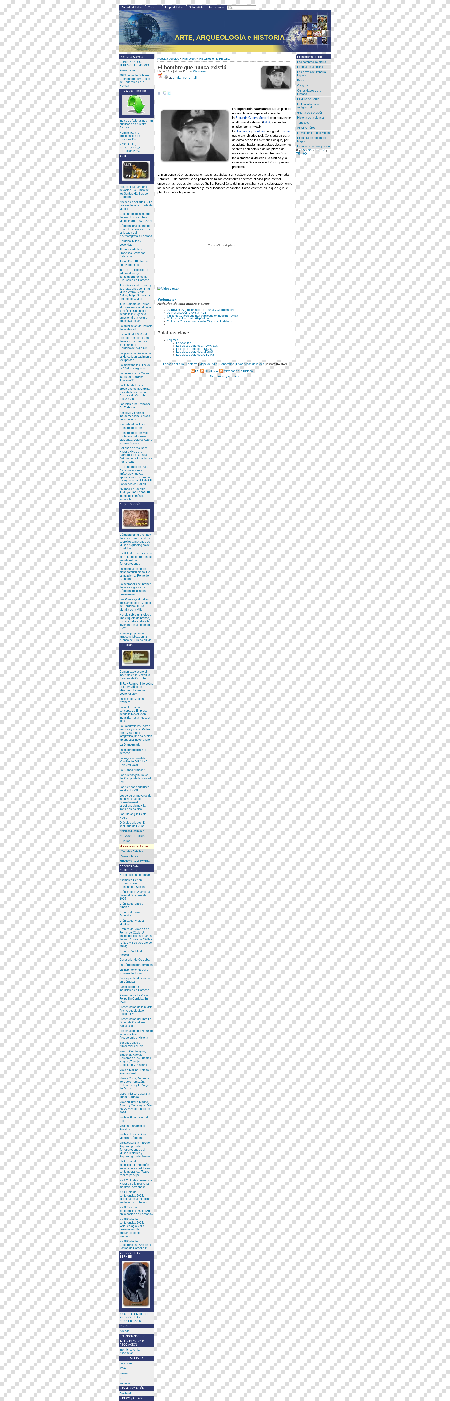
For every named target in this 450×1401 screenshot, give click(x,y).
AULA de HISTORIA (132, 836)
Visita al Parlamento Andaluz (132, 1127)
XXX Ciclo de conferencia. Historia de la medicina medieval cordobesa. (136, 1184)
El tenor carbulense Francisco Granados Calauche (132, 253)
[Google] (164, 94)
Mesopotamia (129, 856)
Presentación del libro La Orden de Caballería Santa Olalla (135, 1022)
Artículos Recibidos (132, 831)
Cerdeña (259, 131)
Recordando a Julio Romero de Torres (132, 426)
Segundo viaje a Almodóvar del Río (131, 1044)
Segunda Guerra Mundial (252, 117)
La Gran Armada (130, 744)
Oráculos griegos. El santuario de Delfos (132, 824)
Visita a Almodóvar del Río (134, 1119)
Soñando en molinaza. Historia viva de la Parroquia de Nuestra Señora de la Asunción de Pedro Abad (136, 454)
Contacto (153, 7)
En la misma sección (310, 56)
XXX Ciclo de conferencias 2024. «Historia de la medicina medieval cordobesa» (135, 1197)
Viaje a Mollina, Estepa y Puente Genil (135, 1071)
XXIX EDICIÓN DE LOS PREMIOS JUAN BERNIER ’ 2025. (134, 1317)
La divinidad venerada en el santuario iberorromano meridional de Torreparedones (136, 559)
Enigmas (172, 340)
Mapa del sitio (174, 7)
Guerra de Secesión (310, 112)
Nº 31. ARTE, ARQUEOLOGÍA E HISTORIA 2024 (131, 148)
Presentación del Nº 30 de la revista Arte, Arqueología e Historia (136, 1034)
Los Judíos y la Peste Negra (133, 815)
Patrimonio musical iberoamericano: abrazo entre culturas (135, 416)
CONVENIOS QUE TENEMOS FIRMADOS (134, 63)
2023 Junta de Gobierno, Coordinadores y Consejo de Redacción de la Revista (136, 80)
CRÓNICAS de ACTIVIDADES (129, 868)
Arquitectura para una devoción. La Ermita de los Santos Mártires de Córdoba (134, 192)
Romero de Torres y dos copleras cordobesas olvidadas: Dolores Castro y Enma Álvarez (136, 438)
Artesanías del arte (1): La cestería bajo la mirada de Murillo (136, 205)
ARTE (123, 156)
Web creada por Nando (225, 376)
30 (310, 150)
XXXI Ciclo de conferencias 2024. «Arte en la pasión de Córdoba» (136, 1211)
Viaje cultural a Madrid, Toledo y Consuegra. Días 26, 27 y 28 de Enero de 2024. (136, 1107)
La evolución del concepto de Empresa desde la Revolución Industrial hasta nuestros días (135, 714)
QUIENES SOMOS (131, 56)
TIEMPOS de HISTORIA (135, 861)
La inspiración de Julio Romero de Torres (134, 971)
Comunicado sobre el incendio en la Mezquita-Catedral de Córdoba (135, 675)
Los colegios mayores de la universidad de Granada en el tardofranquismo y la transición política (135, 802)
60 (323, 150)
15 (303, 150)
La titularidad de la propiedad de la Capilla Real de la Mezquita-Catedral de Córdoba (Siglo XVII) (135, 392)
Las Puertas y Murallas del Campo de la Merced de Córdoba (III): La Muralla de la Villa (135, 604)
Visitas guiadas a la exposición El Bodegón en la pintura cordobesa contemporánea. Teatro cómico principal (135, 1168)
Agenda (125, 1331)
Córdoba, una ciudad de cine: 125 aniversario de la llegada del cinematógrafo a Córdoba (136, 231)
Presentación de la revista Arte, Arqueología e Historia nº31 (136, 1010)
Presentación (128, 70)
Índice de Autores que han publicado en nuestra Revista (202, 315)
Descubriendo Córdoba (135, 959)
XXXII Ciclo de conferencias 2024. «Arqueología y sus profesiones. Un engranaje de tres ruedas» (132, 1228)
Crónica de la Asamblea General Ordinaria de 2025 (135, 895)
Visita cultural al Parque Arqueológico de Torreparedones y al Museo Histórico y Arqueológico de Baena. (135, 1149)
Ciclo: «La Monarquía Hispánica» (188, 318)
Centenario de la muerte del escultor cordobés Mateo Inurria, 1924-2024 (136, 217)
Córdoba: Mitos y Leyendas (130, 242)
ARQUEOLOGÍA (130, 504)
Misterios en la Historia (214, 58)
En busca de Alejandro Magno (311, 139)
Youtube (125, 1383)
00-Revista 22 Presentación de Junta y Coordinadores (201, 310)
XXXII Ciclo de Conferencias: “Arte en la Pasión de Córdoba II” (135, 1245)
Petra (300, 80)
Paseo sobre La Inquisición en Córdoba (134, 988)
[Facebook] (160, 94)
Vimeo (124, 1373)
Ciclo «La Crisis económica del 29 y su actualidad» (199, 321)
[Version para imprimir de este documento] (166, 77)
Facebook (126, 1363)
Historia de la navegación (313, 146)
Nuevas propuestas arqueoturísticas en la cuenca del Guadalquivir (135, 637)
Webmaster (199, 71)
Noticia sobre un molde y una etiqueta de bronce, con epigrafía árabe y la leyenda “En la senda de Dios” (135, 621)
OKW (266, 122)
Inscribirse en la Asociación (130, 1351)
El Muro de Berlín (308, 99)
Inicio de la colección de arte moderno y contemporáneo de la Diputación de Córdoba (135, 275)
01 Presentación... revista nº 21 (186, 312)
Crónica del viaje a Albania (131, 905)
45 (317, 150)
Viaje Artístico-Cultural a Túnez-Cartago (135, 1095)
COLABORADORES (132, 1336)
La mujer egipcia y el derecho (133, 751)
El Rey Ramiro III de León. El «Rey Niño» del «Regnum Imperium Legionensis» (136, 689)
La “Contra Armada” (132, 770)
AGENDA (125, 1326)
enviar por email (184, 77)
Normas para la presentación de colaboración (130, 136)
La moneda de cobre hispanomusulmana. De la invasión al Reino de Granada (135, 574)
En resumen (216, 7)
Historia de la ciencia (310, 117)
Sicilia (285, 131)
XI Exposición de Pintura (135, 875)
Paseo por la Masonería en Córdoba (135, 980)
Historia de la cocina (310, 67)
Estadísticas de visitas (250, 364)
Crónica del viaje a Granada (131, 914)
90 (305, 153)
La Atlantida (183, 343)
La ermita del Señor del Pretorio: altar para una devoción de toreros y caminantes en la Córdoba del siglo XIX (134, 341)
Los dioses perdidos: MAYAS (194, 351)
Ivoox (123, 1368)
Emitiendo (126, 1393)
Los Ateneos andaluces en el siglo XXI (134, 788)
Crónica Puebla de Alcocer (131, 953)
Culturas (125, 841)
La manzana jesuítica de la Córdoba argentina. (135, 366)
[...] (168, 324)
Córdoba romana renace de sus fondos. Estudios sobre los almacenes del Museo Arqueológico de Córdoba (135, 541)
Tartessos (303, 122)
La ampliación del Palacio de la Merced (136, 327)
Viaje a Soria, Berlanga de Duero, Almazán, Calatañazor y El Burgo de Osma (134, 1083)
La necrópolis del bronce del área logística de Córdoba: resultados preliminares (135, 589)
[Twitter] (169, 94)
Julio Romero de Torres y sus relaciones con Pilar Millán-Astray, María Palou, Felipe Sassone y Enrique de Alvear (135, 292)
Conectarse (226, 364)
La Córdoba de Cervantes (136, 964)
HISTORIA (189, 58)
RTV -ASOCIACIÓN (132, 1388)
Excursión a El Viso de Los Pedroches (134, 263)
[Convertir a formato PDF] (161, 77)
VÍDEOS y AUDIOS (131, 1398)
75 (298, 153)
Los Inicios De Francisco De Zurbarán (135, 405)
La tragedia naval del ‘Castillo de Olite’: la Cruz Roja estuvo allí (136, 762)
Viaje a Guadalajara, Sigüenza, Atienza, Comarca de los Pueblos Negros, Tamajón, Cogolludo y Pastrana (135, 1058)
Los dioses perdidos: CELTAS (195, 354)
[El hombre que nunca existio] (168, 288)
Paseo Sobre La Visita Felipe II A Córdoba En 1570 (134, 999)
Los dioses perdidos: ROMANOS (197, 345)
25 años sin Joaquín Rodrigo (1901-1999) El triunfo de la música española (135, 494)
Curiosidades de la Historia (309, 92)
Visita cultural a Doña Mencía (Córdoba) (133, 1136)
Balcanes (243, 131)
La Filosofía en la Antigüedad (308, 106)
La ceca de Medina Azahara (132, 700)
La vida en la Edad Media (313, 133)
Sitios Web (196, 7)
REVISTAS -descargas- (134, 90)
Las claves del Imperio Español (311, 73)
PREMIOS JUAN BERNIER (130, 1255)
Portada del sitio (168, 58)
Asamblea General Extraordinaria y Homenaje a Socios (132, 883)
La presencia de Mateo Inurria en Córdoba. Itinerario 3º (134, 377)
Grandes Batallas (132, 851)
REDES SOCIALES (132, 1358)
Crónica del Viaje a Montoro (132, 922)
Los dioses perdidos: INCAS (194, 348)
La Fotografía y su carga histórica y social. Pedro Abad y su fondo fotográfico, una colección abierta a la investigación (136, 732)
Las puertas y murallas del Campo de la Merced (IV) (135, 779)
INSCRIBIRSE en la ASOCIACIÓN (132, 1342)
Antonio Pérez (306, 127)
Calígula (302, 85)
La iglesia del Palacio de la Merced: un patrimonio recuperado (135, 357)
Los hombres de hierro (311, 62)
